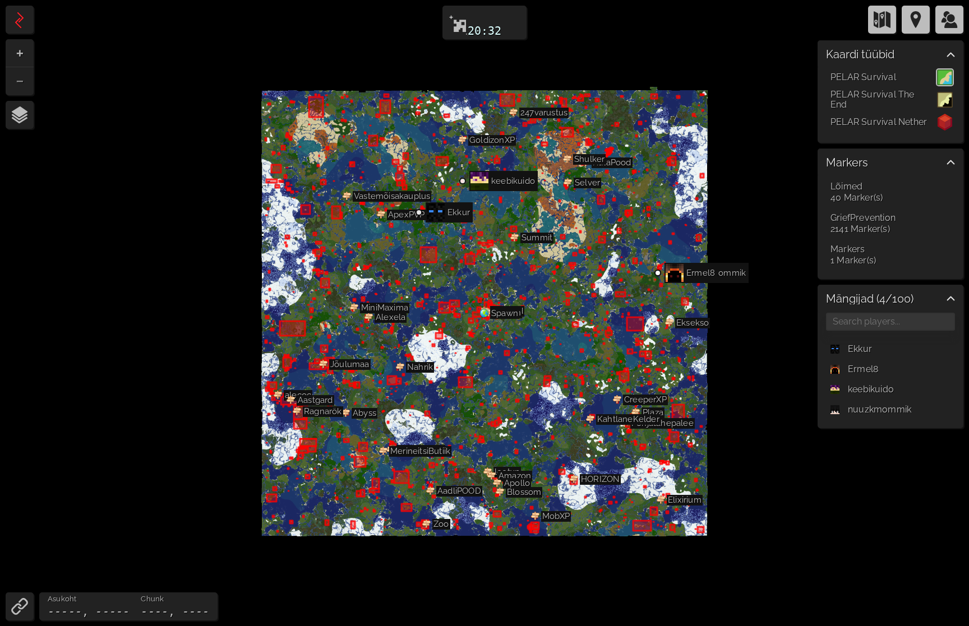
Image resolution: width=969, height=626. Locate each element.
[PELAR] (19, 20)
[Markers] (916, 20)
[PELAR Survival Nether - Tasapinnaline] (945, 122)
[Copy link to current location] (20, 606)
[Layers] (20, 115)
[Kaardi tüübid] (882, 20)
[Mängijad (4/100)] (949, 20)
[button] (368, 317)
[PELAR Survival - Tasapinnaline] (945, 77)
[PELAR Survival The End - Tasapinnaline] (945, 100)
